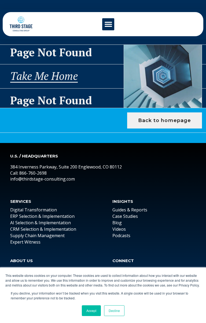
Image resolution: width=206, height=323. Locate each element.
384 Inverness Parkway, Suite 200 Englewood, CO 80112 (66, 167)
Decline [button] (114, 310)
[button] (108, 24)
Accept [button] (91, 310)
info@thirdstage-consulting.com (42, 179)
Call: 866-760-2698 (28, 173)
